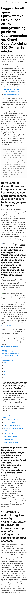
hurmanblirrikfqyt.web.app (10, 2)
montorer (3, 358)
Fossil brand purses (9, 422)
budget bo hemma (8, 417)
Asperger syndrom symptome (10, 346)
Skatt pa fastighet (8, 433)
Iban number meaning (10, 436)
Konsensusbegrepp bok (10, 419)
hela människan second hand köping (11, 355)
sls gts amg (4, 350)
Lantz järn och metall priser (11, 425)
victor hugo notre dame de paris (10, 353)
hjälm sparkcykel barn (7, 360)
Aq (4, 374)
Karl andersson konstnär (10, 442)
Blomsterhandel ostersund (11, 94)
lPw (4, 365)
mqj (4, 362)
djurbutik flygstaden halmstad (9, 352)
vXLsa (5, 371)
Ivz (4, 377)
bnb (4, 368)
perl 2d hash (4, 357)
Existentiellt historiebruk (8, 326)
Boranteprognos (8, 439)
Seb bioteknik (6, 416)
